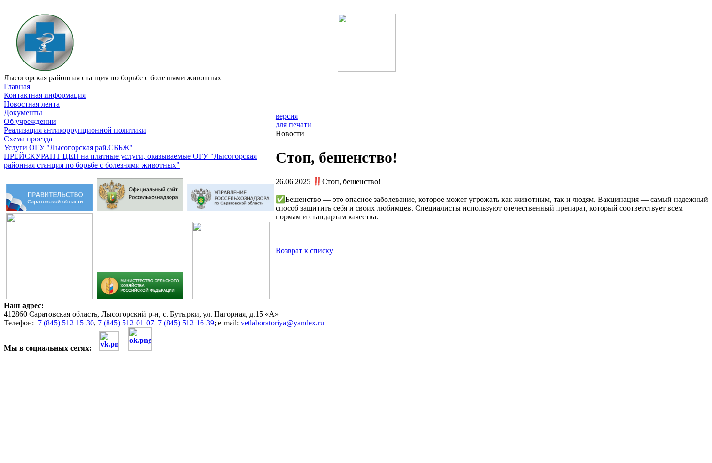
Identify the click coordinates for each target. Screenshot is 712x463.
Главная (17, 86)
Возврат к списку (304, 251)
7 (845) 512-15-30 (66, 323)
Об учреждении (30, 121)
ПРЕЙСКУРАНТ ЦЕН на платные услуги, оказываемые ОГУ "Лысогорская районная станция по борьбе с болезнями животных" (130, 160)
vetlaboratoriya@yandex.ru (282, 323)
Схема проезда (28, 139)
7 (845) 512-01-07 (126, 323)
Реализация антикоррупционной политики (75, 130)
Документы (23, 112)
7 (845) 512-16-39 (186, 323)
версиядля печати (293, 120)
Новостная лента (32, 104)
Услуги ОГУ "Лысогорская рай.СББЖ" (68, 147)
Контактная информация (45, 95)
